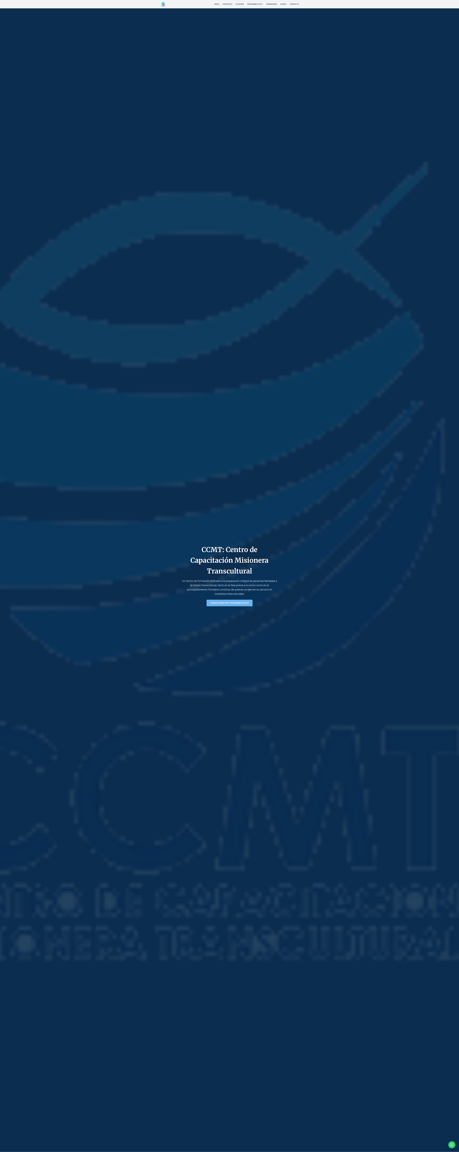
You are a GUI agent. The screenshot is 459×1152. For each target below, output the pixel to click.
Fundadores (271, 4)
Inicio (216, 4)
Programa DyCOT (255, 4)
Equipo (283, 4)
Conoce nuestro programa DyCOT (229, 603)
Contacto (294, 4)
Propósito (227, 4)
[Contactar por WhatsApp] (451, 1144)
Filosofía (240, 4)
